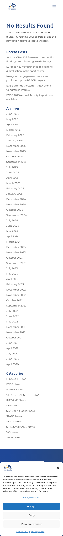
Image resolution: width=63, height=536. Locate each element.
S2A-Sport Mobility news (20, 410)
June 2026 (12, 113)
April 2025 (12, 177)
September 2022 (16, 305)
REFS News (13, 405)
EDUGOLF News (16, 378)
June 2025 (12, 172)
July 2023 (12, 268)
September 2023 (16, 263)
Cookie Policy (23, 531)
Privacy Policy (38, 531)
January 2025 (14, 193)
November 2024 (16, 204)
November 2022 (16, 294)
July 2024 (12, 220)
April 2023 (12, 279)
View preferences (31, 524)
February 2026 (15, 135)
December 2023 (16, 247)
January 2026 (14, 140)
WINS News (13, 437)
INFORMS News (16, 400)
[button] (58, 468)
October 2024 (14, 209)
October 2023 (14, 257)
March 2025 (13, 183)
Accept (31, 506)
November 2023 (16, 252)
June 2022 (12, 316)
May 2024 (12, 231)
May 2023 (12, 273)
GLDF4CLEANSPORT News (22, 394)
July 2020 (12, 353)
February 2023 (15, 284)
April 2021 (12, 348)
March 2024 (13, 241)
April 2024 (12, 236)
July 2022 (12, 310)
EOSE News (13, 384)
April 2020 (12, 364)
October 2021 (14, 337)
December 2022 (16, 289)
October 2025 (14, 156)
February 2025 (15, 188)
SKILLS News (14, 421)
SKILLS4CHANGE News (20, 426)
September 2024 (16, 215)
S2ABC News (14, 416)
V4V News (12, 432)
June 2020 (12, 358)
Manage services (31, 497)
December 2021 (15, 326)
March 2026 (13, 129)
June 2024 (12, 225)
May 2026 (12, 119)
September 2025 (16, 161)
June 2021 (12, 342)
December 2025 (16, 145)
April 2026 (12, 124)
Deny (31, 515)
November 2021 (15, 332)
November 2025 (16, 151)
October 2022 (14, 300)
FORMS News (14, 389)
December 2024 (16, 199)
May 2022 (12, 321)
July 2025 (12, 167)
